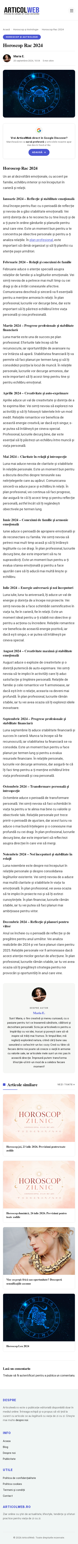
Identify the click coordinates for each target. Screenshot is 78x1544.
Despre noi (9, 1453)
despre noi (22, 1420)
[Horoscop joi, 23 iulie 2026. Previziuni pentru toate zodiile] (39, 1118)
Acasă (6, 29)
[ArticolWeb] (22, 11)
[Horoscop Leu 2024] (39, 1317)
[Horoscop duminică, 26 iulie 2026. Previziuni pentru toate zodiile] (39, 1184)
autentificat (27, 1375)
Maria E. (18, 56)
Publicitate (9, 1459)
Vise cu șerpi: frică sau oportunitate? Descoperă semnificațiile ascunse (34, 1281)
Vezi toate (65, 1084)
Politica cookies (12, 1484)
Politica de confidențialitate (19, 1478)
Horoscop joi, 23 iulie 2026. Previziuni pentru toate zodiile (35, 1148)
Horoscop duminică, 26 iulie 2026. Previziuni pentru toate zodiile (36, 1215)
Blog (5, 1447)
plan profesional (41, 240)
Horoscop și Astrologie (25, 29)
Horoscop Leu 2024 (17, 1346)
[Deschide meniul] (71, 10)
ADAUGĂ (39, 152)
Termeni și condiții (14, 1490)
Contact (8, 1495)
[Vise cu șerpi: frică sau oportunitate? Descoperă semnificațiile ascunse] (39, 1251)
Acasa (7, 1441)
